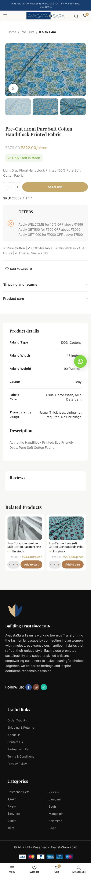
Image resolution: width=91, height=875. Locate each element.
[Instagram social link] (36, 687)
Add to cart (55, 186)
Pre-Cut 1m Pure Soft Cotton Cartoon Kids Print (66, 544)
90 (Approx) (72, 369)
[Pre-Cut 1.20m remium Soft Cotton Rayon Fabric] (24, 528)
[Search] (76, 16)
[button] (9, 69)
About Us (13, 735)
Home (11, 32)
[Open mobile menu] (5, 16)
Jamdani (55, 799)
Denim (11, 820)
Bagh (52, 806)
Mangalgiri (56, 813)
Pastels (54, 792)
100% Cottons (71, 343)
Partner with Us (18, 749)
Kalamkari (55, 821)
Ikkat (10, 828)
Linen (52, 828)
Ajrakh (11, 799)
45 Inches (73, 356)
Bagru (11, 806)
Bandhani (13, 813)
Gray (77, 382)
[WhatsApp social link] (44, 687)
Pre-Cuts (27, 32)
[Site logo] (45, 16)
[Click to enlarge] (13, 88)
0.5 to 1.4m (47, 32)
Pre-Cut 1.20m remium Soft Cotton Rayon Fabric (24, 544)
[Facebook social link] (28, 687)
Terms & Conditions (20, 756)
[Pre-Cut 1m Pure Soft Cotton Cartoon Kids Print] (66, 528)
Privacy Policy (17, 763)
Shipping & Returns (20, 727)
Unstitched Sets (18, 792)
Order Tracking (17, 720)
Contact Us (15, 742)
